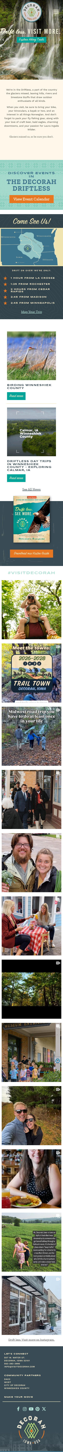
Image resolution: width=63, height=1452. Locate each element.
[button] (56, 11)
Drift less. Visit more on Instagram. (31, 1340)
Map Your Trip (31, 312)
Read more (16, 396)
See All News (31, 489)
